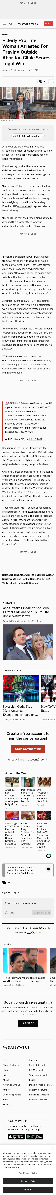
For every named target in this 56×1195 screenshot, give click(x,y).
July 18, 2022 (35, 439)
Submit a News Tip (38, 1099)
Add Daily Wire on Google (30, 136)
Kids (5, 1075)
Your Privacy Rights (38, 1075)
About (6, 1080)
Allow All (28, 1189)
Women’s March (42, 488)
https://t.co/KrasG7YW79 (19, 431)
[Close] (52, 1149)
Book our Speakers (12, 1094)
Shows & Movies (11, 1065)
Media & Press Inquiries (40, 1085)
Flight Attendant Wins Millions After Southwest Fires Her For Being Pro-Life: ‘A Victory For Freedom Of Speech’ (28, 579)
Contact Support (37, 1065)
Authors (7, 1090)
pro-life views (40, 464)
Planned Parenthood (28, 496)
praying (39, 150)
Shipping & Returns (38, 1090)
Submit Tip (28, 1023)
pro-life (22, 146)
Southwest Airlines (32, 456)
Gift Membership (37, 1070)
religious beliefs (11, 464)
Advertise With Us (11, 1085)
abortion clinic (13, 154)
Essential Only (28, 1181)
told (4, 528)
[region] (28, 1170)
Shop (5, 1070)
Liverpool (29, 154)
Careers (33, 1060)
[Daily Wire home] (28, 23)
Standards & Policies (39, 1094)
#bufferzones (38, 427)
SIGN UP (48, 24)
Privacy (6, 1104)
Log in (44, 759)
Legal (32, 1080)
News (5, 1060)
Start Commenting (28, 749)
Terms (6, 1099)
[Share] (51, 81)
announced (24, 206)
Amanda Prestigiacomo (13, 70)
